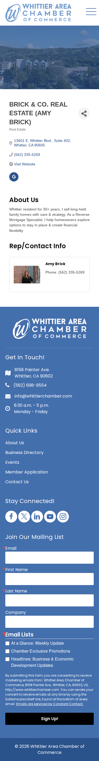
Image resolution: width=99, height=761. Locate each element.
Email (10, 548)
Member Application (26, 472)
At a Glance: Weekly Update (37, 643)
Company (15, 612)
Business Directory (24, 452)
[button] (89, 12)
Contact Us (17, 482)
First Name (16, 570)
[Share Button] (84, 113)
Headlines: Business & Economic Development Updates (42, 662)
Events (12, 462)
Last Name (16, 591)
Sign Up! (49, 719)
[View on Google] (13, 180)
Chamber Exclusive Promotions (40, 651)
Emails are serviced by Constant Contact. (49, 704)
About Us (14, 443)
